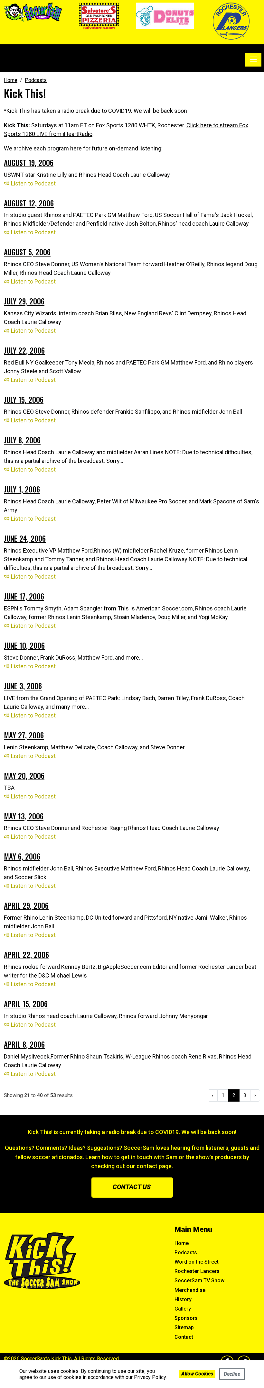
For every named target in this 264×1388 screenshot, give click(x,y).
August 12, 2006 (29, 203)
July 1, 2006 (22, 489)
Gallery (182, 1309)
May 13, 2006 (23, 816)
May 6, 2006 (22, 856)
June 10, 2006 (24, 645)
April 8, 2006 (24, 1044)
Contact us (132, 1187)
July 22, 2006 (24, 350)
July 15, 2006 (23, 399)
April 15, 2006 (26, 1003)
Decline (232, 1374)
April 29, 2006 (26, 905)
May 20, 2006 (24, 775)
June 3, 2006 (23, 685)
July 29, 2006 (24, 301)
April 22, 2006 (26, 954)
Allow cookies (197, 1374)
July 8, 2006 (22, 440)
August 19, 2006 (28, 162)
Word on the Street (196, 1262)
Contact (183, 1337)
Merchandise (189, 1290)
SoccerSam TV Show (199, 1280)
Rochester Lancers (197, 1271)
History (183, 1299)
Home (181, 1243)
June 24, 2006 (25, 538)
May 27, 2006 (24, 735)
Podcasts (185, 1252)
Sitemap (184, 1327)
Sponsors (186, 1318)
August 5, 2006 (27, 252)
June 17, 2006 (24, 596)
